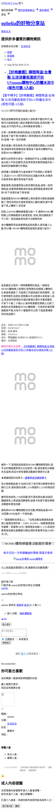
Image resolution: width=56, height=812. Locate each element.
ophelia (4, 588)
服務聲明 (32, 770)
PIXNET (14, 767)
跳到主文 (6, 31)
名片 (9, 59)
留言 (26, 605)
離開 (17, 806)
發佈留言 (6, 643)
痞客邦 (20, 605)
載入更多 (6, 624)
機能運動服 (26, 613)
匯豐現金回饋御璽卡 (35, 478)
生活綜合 (25, 46)
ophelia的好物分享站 (23, 23)
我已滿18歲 (7, 806)
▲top (4, 618)
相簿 (9, 52)
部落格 (10, 56)
